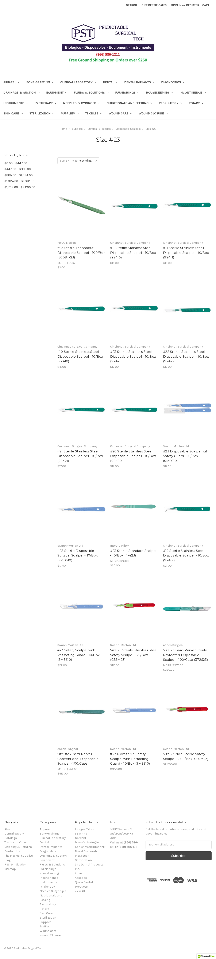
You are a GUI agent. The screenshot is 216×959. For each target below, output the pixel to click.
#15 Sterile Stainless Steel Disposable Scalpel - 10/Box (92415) (133, 252)
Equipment (55, 92)
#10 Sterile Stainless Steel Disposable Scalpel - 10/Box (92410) (80, 356)
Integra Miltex (84, 829)
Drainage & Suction (20, 92)
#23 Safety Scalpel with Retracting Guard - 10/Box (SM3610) (78, 655)
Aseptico (81, 878)
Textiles (92, 113)
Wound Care (119, 113)
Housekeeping (158, 92)
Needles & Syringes (80, 103)
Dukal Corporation (87, 851)
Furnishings (125, 92)
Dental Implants (138, 82)
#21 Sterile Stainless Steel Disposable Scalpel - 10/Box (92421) (80, 456)
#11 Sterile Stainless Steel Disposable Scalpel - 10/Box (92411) (186, 252)
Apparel (10, 82)
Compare (80, 210)
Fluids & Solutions (90, 92)
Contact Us (12, 851)
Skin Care (11, 113)
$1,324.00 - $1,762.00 (19, 181)
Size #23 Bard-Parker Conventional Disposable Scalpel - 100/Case (78, 758)
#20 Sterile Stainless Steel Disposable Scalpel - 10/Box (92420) (133, 456)
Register (192, 5)
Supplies (68, 113)
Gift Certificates (154, 5)
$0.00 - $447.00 (15, 163)
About (8, 829)
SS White (81, 833)
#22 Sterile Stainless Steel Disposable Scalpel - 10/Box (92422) (186, 356)
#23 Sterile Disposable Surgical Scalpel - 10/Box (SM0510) (77, 555)
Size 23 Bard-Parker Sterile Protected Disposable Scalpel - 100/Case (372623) (185, 655)
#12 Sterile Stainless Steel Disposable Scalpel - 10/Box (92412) (186, 555)
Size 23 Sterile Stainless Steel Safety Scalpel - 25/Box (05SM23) (133, 655)
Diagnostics (171, 82)
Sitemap (10, 869)
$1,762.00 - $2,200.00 (19, 187)
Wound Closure (152, 113)
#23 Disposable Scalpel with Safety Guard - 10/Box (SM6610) (186, 456)
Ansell (79, 873)
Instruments (14, 103)
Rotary (195, 103)
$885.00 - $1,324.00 (18, 175)
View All (80, 891)
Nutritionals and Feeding (128, 103)
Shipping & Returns (18, 847)
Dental (109, 82)
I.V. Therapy (44, 103)
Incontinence (191, 92)
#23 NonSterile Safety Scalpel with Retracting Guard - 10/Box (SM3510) (130, 758)
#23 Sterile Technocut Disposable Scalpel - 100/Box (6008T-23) (81, 252)
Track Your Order (15, 842)
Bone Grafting (38, 82)
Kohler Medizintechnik (90, 847)
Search (131, 5)
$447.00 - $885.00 (17, 169)
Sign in (176, 5)
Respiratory (169, 103)
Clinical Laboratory (76, 82)
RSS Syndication (15, 864)
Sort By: (64, 160)
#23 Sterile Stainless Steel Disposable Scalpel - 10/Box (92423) (133, 356)
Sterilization (40, 113)
